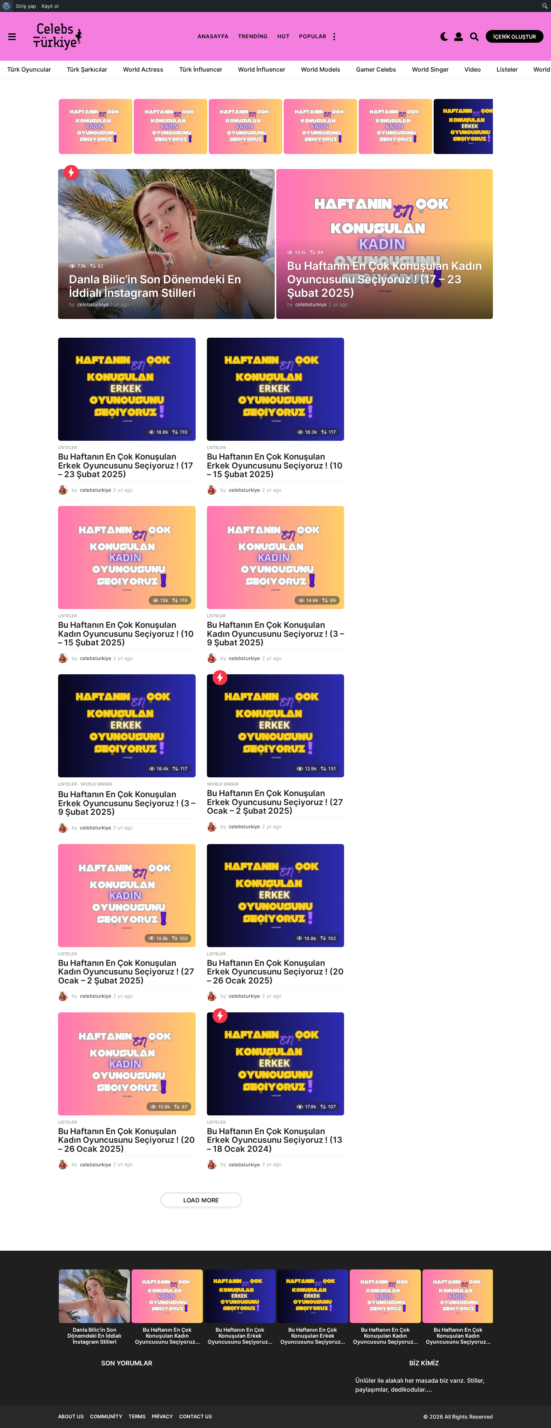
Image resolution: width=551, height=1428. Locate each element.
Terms (137, 1416)
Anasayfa (213, 36)
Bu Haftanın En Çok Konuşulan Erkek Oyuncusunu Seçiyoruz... (240, 1335)
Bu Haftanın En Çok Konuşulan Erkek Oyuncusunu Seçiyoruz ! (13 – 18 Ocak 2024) (274, 1140)
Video (472, 69)
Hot (283, 36)
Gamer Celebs (376, 69)
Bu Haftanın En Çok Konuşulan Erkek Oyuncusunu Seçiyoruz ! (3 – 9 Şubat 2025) (126, 803)
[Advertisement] (424, 423)
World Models (320, 69)
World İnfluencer (261, 69)
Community (106, 1416)
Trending (253, 36)
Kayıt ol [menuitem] (50, 6)
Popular (312, 36)
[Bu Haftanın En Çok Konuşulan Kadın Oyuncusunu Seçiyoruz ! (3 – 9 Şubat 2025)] (275, 557)
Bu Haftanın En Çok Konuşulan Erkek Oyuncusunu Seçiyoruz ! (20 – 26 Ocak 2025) (275, 971)
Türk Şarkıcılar (87, 69)
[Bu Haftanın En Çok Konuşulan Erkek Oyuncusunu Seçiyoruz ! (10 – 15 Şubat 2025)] (275, 389)
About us (71, 1416)
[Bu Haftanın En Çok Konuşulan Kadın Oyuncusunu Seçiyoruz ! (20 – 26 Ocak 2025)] (127, 1063)
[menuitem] (6, 6)
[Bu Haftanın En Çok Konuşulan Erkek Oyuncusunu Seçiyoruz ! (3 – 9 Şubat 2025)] (127, 725)
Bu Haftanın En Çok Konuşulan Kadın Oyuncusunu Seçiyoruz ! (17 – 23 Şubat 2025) (384, 279)
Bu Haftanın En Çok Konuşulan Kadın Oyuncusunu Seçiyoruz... (167, 1335)
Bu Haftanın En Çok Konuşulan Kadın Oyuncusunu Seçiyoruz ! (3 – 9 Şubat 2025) (275, 633)
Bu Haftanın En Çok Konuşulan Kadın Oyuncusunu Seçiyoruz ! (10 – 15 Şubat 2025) (126, 633)
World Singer (430, 69)
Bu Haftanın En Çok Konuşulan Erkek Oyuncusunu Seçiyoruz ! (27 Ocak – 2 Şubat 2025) (275, 802)
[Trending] (71, 172)
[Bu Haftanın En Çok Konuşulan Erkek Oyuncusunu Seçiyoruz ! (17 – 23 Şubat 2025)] (127, 389)
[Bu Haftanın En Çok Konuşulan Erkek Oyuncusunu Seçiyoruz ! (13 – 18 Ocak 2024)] (275, 1063)
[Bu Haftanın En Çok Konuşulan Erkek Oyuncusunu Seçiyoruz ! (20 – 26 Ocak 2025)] (275, 895)
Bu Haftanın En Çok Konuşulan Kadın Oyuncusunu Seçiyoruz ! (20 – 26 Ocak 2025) (126, 1140)
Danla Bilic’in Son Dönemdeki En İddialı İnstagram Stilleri (155, 285)
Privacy (162, 1416)
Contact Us (195, 1416)
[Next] (486, 128)
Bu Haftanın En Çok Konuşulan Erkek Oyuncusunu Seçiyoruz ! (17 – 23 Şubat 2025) (125, 465)
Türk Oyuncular (29, 69)
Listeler (507, 69)
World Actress (143, 69)
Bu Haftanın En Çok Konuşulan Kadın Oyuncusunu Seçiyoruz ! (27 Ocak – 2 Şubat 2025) (126, 971)
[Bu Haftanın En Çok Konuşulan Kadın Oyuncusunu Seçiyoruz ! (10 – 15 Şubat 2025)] (127, 557)
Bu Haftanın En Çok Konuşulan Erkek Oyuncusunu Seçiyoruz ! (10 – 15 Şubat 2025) (275, 465)
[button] (11, 36)
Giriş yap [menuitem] (26, 6)
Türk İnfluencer (200, 69)
